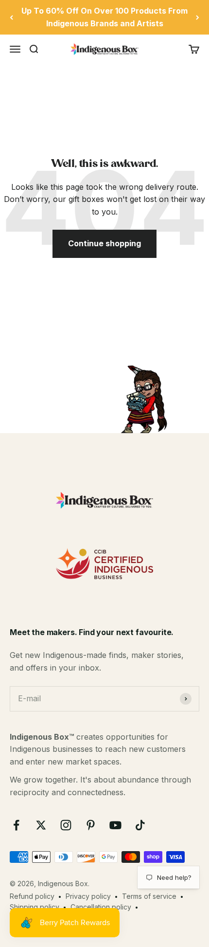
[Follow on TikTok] (140, 825)
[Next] (197, 17)
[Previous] (11, 17)
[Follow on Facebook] (16, 825)
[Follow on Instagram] (65, 825)
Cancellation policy (100, 907)
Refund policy (32, 896)
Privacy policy (88, 896)
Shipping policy (34, 907)
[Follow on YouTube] (115, 825)
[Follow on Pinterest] (90, 825)
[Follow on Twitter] (41, 825)
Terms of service (149, 896)
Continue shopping (104, 243)
